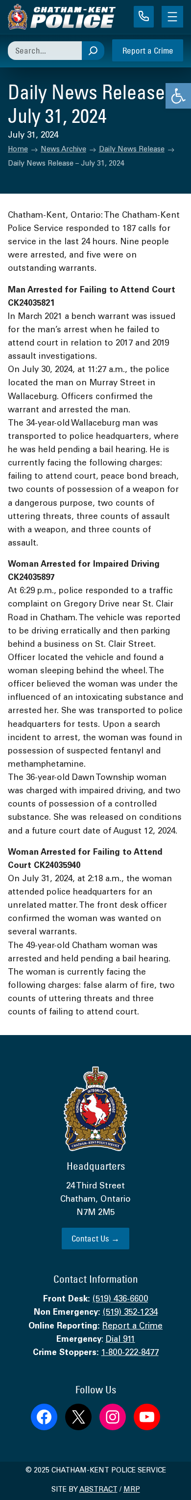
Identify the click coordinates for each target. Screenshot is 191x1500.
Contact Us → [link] (95, 1238)
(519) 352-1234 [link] (130, 1313)
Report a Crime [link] (147, 50)
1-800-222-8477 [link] (130, 1353)
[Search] (93, 50)
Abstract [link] (98, 1490)
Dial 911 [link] (120, 1340)
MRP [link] (131, 1490)
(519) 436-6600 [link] (120, 1300)
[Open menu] (172, 17)
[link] (178, 96)
